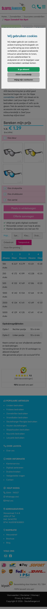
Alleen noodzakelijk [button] (24, 74)
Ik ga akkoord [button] (23, 69)
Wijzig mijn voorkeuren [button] (23, 80)
